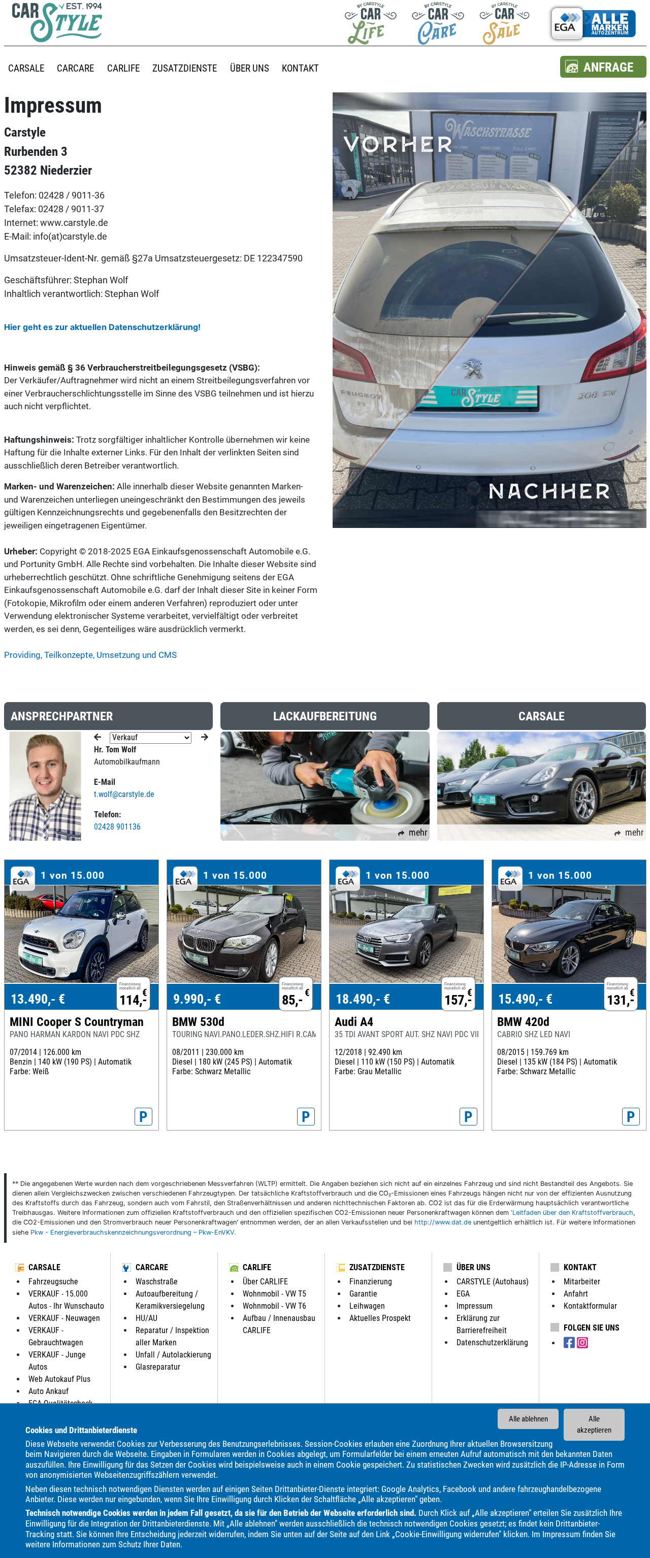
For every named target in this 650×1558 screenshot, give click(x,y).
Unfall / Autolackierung (173, 1355)
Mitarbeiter (582, 1281)
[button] (603, 67)
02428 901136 (117, 827)
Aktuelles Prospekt (380, 1318)
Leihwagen (367, 1306)
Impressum (561, 1534)
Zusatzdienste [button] (184, 68)
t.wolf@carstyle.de (124, 794)
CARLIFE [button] (123, 68)
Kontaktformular (590, 1306)
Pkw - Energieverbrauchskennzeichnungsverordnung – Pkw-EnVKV (132, 1232)
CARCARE (152, 1267)
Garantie (363, 1294)
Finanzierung (370, 1281)
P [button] (143, 1116)
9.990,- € (197, 999)
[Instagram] (582, 1343)
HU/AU (146, 1318)
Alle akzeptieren (594, 1424)
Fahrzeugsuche (53, 1281)
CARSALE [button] (26, 68)
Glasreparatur (158, 1367)
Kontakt (580, 1267)
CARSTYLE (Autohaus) (493, 1281)
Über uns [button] (249, 68)
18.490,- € (363, 999)
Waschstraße (157, 1281)
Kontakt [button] (300, 68)
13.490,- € (38, 999)
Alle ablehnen (528, 1418)
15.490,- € (525, 999)
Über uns (474, 1267)
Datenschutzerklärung (492, 1342)
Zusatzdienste (377, 1267)
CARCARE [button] (75, 68)
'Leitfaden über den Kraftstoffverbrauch (572, 1212)
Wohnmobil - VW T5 (274, 1294)
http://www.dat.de (442, 1222)
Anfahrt (576, 1294)
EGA (463, 1294)
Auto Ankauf (48, 1391)
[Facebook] (570, 1343)
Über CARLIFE (265, 1281)
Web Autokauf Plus (59, 1379)
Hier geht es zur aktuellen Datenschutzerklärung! (102, 327)
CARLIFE (257, 1267)
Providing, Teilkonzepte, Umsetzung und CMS (90, 655)
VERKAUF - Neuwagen (64, 1318)
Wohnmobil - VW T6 (274, 1306)
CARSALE (44, 1267)
